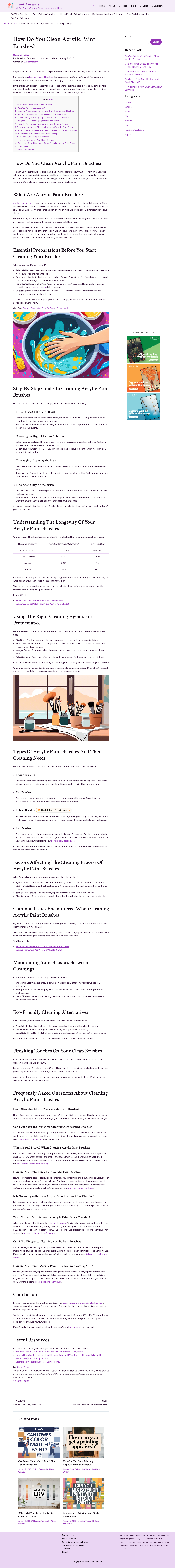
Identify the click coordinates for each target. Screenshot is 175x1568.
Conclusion (21, 146)
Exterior (128, 106)
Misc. (127, 125)
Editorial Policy (69, 1538)
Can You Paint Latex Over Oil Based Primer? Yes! (45, 308)
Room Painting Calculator (45, 14)
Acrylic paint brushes (23, 203)
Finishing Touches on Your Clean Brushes (34, 140)
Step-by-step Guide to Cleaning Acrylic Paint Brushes (40, 114)
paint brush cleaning (57, 1223)
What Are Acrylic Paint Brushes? (30, 107)
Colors (36, 1469)
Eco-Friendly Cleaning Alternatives (32, 136)
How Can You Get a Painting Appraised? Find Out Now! (78, 1463)
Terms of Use (68, 1535)
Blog (133, 5)
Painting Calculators (134, 130)
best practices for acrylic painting (32, 1163)
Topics (25, 55)
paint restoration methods (80, 1188)
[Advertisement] (143, 235)
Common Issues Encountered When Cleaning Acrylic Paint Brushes (46, 130)
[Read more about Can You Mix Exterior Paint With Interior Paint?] (83, 1493)
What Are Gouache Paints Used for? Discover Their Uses (42, 946)
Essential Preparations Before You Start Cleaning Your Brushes (44, 111)
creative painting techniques (47, 1281)
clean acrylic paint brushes (40, 77)
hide (50, 99)
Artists (128, 102)
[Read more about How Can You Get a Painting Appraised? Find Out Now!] (83, 1442)
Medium (128, 120)
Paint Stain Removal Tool (138, 14)
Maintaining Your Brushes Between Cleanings (37, 133)
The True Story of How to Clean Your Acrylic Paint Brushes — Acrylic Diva (49, 1351)
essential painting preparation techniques (82, 1303)
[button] (93, 5)
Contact (144, 5)
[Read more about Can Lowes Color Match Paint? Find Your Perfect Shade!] (39, 1442)
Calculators (157, 5)
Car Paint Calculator (20, 18)
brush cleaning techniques (30, 1139)
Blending (81, 1469)
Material (128, 116)
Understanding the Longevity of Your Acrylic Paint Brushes (42, 117)
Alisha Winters (31, 61)
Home (102, 5)
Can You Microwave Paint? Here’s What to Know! (39, 949)
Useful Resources (24, 149)
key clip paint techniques (63, 840)
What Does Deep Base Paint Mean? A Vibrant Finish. (40, 600)
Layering (81, 1521)
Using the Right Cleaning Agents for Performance (38, 120)
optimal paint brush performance (39, 1233)
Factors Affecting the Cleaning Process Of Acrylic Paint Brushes (45, 127)
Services (123, 5)
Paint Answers (27, 4)
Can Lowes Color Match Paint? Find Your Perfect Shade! (42, 603)
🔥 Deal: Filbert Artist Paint (53, 810)
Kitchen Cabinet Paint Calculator (107, 14)
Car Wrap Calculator (20, 14)
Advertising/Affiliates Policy (75, 1542)
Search (128, 36)
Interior (128, 111)
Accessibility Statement (73, 1545)
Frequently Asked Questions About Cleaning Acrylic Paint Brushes (46, 143)
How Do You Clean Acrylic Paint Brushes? (34, 104)
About (112, 5)
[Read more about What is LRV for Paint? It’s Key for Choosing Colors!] (39, 1493)
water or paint (39, 287)
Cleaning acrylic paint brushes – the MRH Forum (38, 1361)
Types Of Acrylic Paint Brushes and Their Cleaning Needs (41, 124)
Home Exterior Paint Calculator (74, 14)
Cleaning (17, 55)
